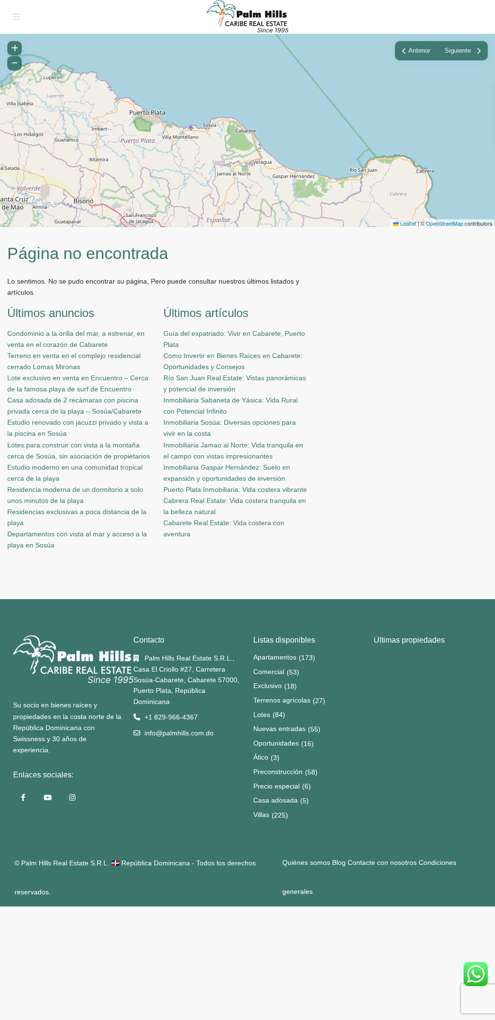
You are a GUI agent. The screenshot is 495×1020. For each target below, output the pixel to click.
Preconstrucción (278, 772)
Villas (261, 815)
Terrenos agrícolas (281, 700)
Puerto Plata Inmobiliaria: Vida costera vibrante (235, 489)
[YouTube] (48, 797)
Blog (339, 862)
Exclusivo (267, 686)
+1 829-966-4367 (171, 717)
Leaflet (407, 223)
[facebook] (23, 797)
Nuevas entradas (279, 729)
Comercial (268, 671)
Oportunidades (276, 743)
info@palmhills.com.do (179, 733)
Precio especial (276, 786)
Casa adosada (275, 800)
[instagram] (72, 797)
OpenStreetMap (444, 223)
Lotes (261, 714)
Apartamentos (274, 657)
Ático (260, 757)
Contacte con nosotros (382, 862)
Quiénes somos (306, 862)
